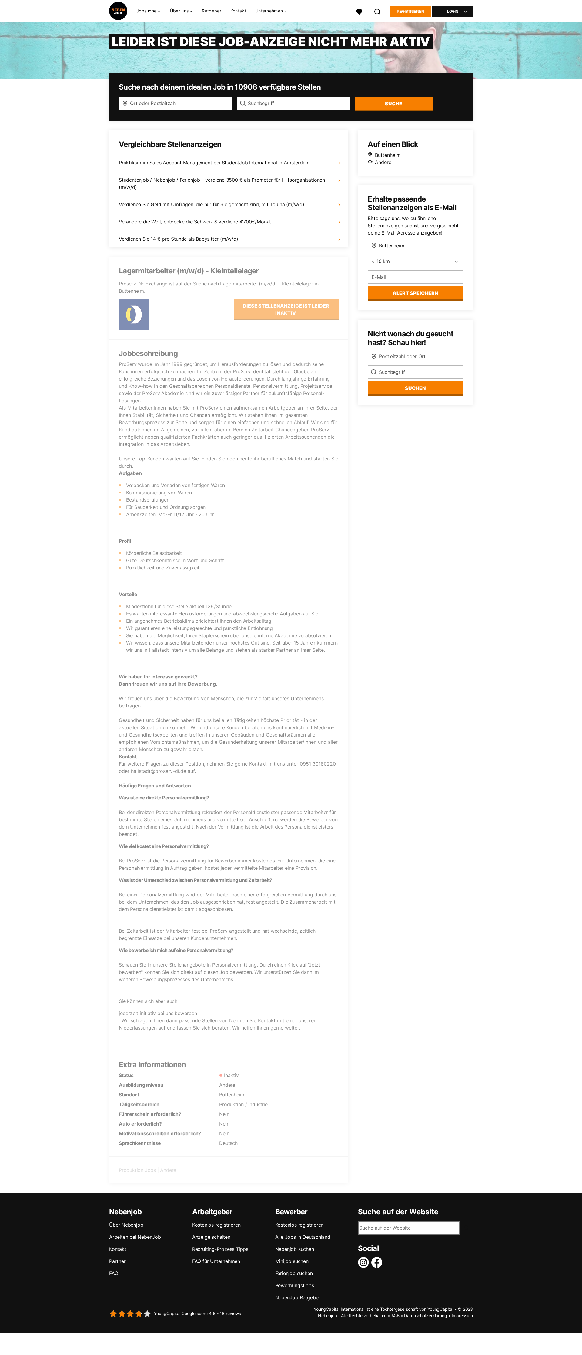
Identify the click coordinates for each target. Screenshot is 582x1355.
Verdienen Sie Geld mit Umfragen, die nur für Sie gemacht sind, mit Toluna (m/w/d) (211, 204)
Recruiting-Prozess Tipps (220, 1249)
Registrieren (410, 11)
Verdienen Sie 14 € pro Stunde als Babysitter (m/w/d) (178, 239)
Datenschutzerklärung (425, 1315)
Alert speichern (415, 293)
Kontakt (238, 10)
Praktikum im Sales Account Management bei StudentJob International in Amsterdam (214, 163)
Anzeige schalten (211, 1237)
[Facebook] (378, 1262)
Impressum (462, 1315)
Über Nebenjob (126, 1225)
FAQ (113, 1273)
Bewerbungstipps (294, 1285)
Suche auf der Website (398, 1212)
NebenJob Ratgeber (297, 1297)
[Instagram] (364, 1262)
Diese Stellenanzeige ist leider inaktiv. (286, 309)
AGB (395, 1315)
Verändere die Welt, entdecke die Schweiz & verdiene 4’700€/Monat (195, 222)
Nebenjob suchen (294, 1249)
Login (452, 11)
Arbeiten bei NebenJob (135, 1237)
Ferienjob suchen (294, 1273)
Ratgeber (211, 10)
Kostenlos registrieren (216, 1225)
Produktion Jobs (137, 1170)
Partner (117, 1261)
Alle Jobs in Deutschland (302, 1237)
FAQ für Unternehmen (216, 1261)
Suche (393, 104)
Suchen (415, 388)
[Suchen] (378, 11)
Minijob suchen (292, 1261)
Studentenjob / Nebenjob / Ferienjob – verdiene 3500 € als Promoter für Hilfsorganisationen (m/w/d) (222, 183)
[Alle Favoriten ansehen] (359, 11)
